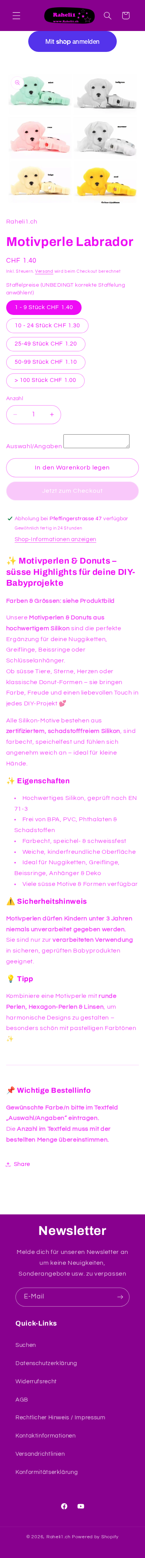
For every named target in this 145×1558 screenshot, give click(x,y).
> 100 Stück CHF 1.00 (45, 380)
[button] (16, 15)
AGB (21, 1400)
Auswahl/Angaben (34, 446)
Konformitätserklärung (46, 1472)
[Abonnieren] (120, 1297)
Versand (44, 271)
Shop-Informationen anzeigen (55, 539)
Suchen (25, 1345)
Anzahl (15, 398)
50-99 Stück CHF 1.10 (46, 362)
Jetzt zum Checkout (72, 491)
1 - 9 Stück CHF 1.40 (44, 307)
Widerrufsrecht (36, 1381)
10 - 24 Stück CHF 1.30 (47, 325)
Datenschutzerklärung (46, 1363)
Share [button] (22, 1164)
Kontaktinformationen (45, 1436)
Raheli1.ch (58, 1537)
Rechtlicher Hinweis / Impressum (60, 1417)
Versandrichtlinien (40, 1454)
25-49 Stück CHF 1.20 (46, 344)
